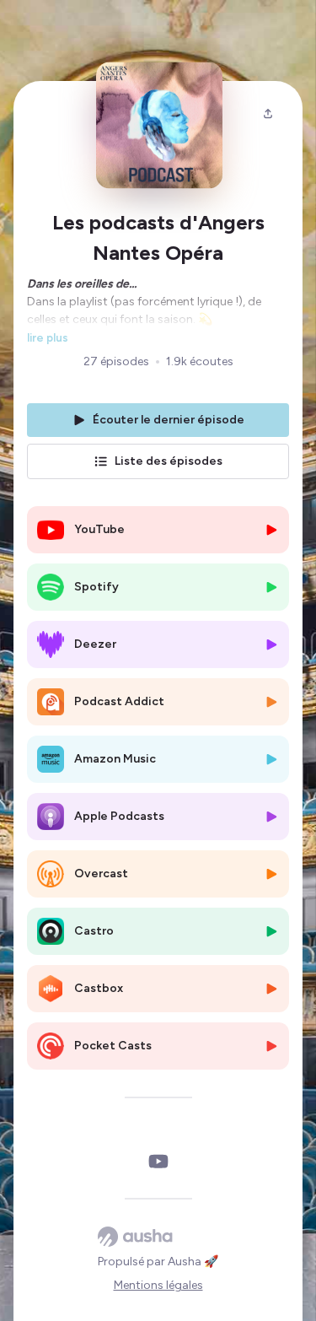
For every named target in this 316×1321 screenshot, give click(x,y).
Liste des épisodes (168, 461)
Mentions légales (158, 1285)
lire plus (47, 337)
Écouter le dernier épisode (168, 419)
